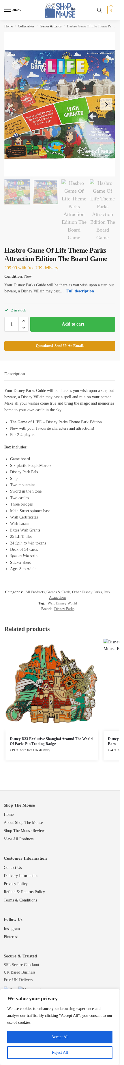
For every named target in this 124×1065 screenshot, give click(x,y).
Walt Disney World (62, 603)
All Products (35, 592)
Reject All (60, 1052)
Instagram (12, 929)
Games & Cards (51, 26)
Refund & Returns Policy (24, 892)
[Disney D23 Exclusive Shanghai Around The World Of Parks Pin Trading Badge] (51, 685)
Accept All (60, 1037)
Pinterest (11, 937)
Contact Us (13, 867)
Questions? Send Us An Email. (60, 346)
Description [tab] (14, 373)
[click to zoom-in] (59, 104)
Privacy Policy (16, 884)
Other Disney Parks (87, 592)
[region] (60, 1027)
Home (8, 26)
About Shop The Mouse (23, 822)
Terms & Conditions (20, 900)
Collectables (26, 26)
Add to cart (73, 324)
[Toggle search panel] (99, 10)
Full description (80, 291)
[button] (110, 10)
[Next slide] (106, 104)
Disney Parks (64, 608)
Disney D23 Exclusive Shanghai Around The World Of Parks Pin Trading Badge (51, 741)
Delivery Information (21, 876)
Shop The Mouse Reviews (25, 831)
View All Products (18, 839)
